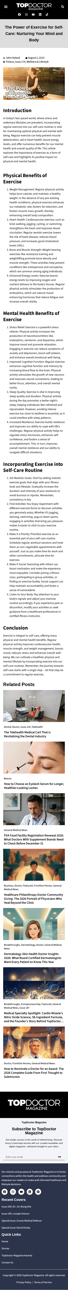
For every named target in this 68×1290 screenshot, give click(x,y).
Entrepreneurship (30, 1004)
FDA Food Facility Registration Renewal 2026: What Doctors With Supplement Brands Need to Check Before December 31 (34, 839)
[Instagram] (13, 1192)
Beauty (8, 778)
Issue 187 (24, 1008)
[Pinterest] (38, 1192)
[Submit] (59, 1157)
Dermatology (28, 945)
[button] (5, 6)
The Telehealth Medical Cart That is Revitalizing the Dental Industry (27, 734)
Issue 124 (25, 727)
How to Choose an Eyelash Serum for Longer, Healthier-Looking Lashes (34, 786)
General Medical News (15, 830)
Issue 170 (20, 62)
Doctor (15, 727)
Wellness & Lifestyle (38, 62)
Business (8, 885)
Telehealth (37, 727)
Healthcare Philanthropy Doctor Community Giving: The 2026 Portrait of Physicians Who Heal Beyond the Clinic (33, 899)
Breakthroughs (12, 945)
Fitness (10, 62)
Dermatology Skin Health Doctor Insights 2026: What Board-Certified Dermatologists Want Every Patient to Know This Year (32, 958)
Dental (7, 727)
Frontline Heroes (43, 885)
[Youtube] (21, 1192)
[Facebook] (5, 1192)
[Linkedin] (30, 1192)
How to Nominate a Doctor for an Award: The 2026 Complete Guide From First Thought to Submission (34, 1073)
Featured (28, 885)
